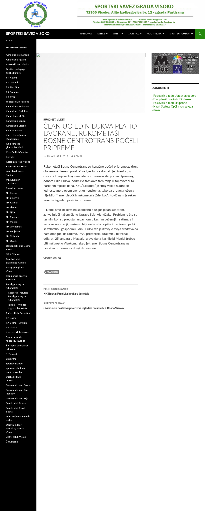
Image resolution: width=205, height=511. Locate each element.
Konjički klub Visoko (17, 152)
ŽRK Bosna (12, 442)
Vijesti (116, 34)
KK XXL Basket (14, 130)
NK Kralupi (12, 202)
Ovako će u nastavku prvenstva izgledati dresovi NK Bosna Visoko (83, 306)
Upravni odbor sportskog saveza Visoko (15, 428)
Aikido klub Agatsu (16, 59)
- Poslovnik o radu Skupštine (169, 103)
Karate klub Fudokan (17, 111)
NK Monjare (12, 217)
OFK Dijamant (13, 254)
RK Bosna (11, 318)
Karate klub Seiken (16, 121)
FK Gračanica (13, 82)
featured (52, 272)
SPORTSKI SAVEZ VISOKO (28, 34)
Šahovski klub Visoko (17, 332)
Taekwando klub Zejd (17, 398)
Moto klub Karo (14, 188)
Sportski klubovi (180, 34)
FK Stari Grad (13, 87)
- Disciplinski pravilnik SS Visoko (171, 99)
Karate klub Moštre (16, 116)
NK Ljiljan (11, 212)
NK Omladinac (14, 226)
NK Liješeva (12, 207)
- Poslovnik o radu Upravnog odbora (174, 96)
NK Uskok (11, 241)
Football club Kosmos (17, 102)
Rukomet (49, 120)
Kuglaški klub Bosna (16, 166)
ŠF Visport (11, 354)
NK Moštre (11, 222)
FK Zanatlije (12, 92)
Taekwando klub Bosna (18, 385)
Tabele (101, 34)
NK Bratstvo (12, 198)
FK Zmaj (10, 97)
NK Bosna (11, 193)
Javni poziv (135, 34)
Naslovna (86, 34)
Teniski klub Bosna (16, 403)
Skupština (11, 359)
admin (78, 156)
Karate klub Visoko (16, 126)
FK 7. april (11, 77)
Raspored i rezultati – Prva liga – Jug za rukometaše (19, 296)
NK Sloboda (12, 236)
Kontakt (10, 157)
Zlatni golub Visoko (16, 437)
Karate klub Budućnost (18, 106)
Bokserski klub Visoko (17, 64)
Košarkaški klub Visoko (18, 162)
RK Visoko (11, 327)
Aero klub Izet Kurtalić (17, 55)
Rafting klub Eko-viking (18, 313)
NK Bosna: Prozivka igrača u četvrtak (66, 291)
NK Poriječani (13, 231)
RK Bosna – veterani (16, 323)
